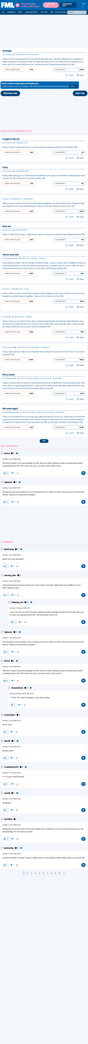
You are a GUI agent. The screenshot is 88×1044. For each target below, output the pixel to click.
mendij (7, 793)
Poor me (6, 226)
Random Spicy (31, 12)
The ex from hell (10, 255)
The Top (44, 12)
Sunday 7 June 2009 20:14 (11, 459)
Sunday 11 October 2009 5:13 (20, 608)
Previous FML (10, 94)
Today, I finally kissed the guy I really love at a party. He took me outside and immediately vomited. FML (43, 235)
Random (11, 12)
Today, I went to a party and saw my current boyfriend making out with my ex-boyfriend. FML (39, 147)
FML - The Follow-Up (59, 12)
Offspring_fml (17, 602)
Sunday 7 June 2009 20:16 (11, 799)
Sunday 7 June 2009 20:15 (11, 721)
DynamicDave (17, 688)
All (3, 12)
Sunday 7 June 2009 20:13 (11, 488)
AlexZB (7, 741)
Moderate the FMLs (67, 5)
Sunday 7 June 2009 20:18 (11, 854)
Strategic (7, 51)
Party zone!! (8, 375)
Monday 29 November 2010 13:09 (21, 694)
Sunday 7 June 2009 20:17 (11, 825)
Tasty (5, 167)
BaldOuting (9, 549)
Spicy (20, 12)
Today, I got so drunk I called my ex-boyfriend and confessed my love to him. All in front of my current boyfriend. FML (43, 353)
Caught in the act (11, 139)
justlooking (9, 848)
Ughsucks (8, 482)
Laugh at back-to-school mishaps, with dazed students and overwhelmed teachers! (39, 85)
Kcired (7, 453)
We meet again (10, 409)
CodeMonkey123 (11, 767)
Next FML (80, 94)
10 (59, 873)
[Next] (63, 873)
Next (44, 441)
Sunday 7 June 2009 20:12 (11, 555)
